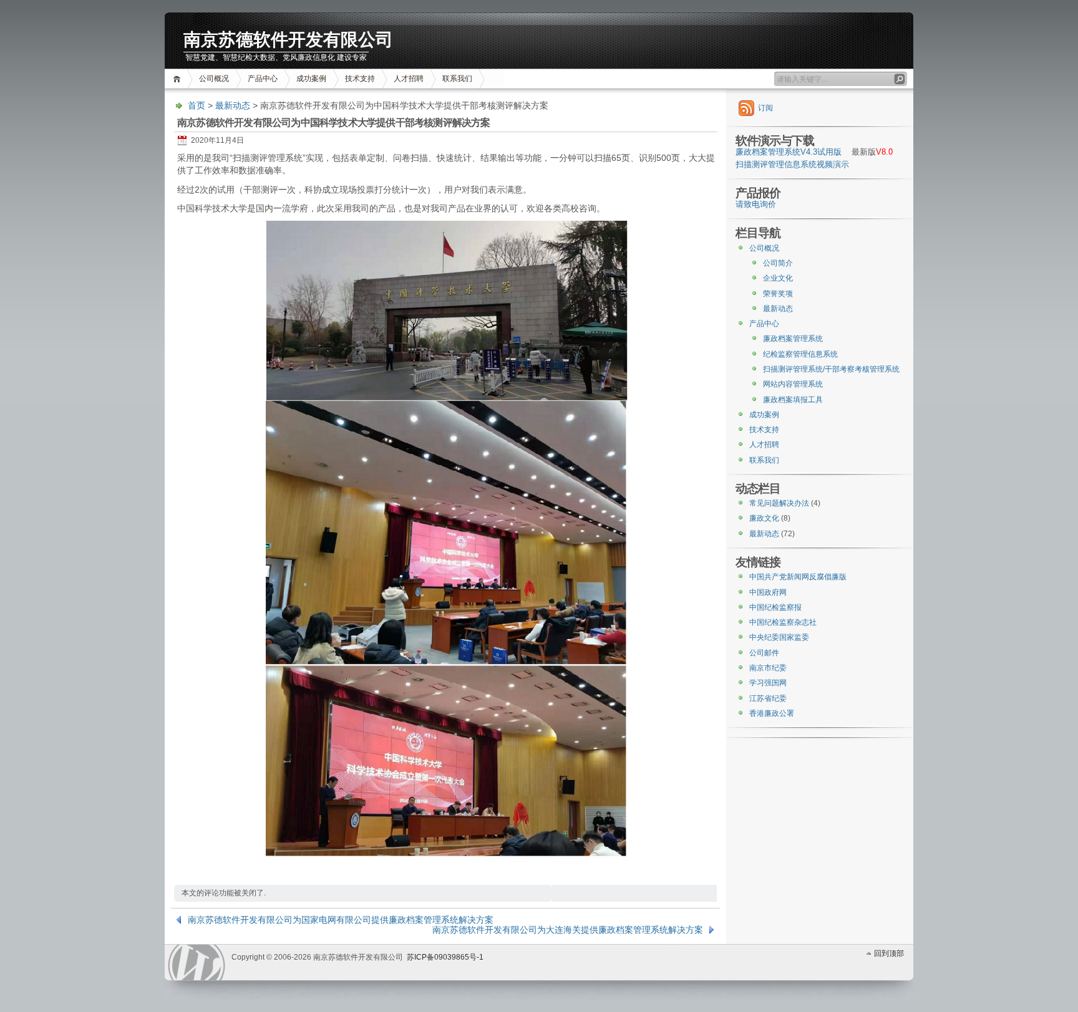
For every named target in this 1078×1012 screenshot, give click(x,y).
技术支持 (360, 78)
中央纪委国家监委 (779, 637)
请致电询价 (756, 204)
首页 (179, 79)
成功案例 (311, 78)
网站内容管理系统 (793, 384)
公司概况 (214, 78)
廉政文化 (764, 518)
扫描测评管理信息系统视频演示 (792, 164)
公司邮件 (764, 652)
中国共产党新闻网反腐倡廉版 (798, 576)
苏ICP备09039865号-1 (445, 957)
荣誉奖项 (778, 293)
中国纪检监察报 (775, 607)
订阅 (765, 108)
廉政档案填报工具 (793, 399)
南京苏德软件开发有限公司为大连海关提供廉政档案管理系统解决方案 (567, 930)
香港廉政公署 (771, 713)
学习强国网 (768, 682)
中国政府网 (768, 592)
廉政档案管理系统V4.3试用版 (789, 152)
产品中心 (263, 78)
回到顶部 (889, 953)
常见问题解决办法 (779, 503)
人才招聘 (409, 78)
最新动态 (232, 105)
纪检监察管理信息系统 (800, 354)
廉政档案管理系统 (793, 338)
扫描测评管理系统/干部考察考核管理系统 (831, 369)
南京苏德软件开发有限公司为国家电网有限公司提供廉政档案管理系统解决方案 (340, 920)
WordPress (196, 962)
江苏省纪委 (768, 698)
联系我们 (457, 78)
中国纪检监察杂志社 (783, 622)
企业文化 (778, 278)
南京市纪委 (768, 667)
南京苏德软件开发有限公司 (288, 39)
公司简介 (778, 263)
